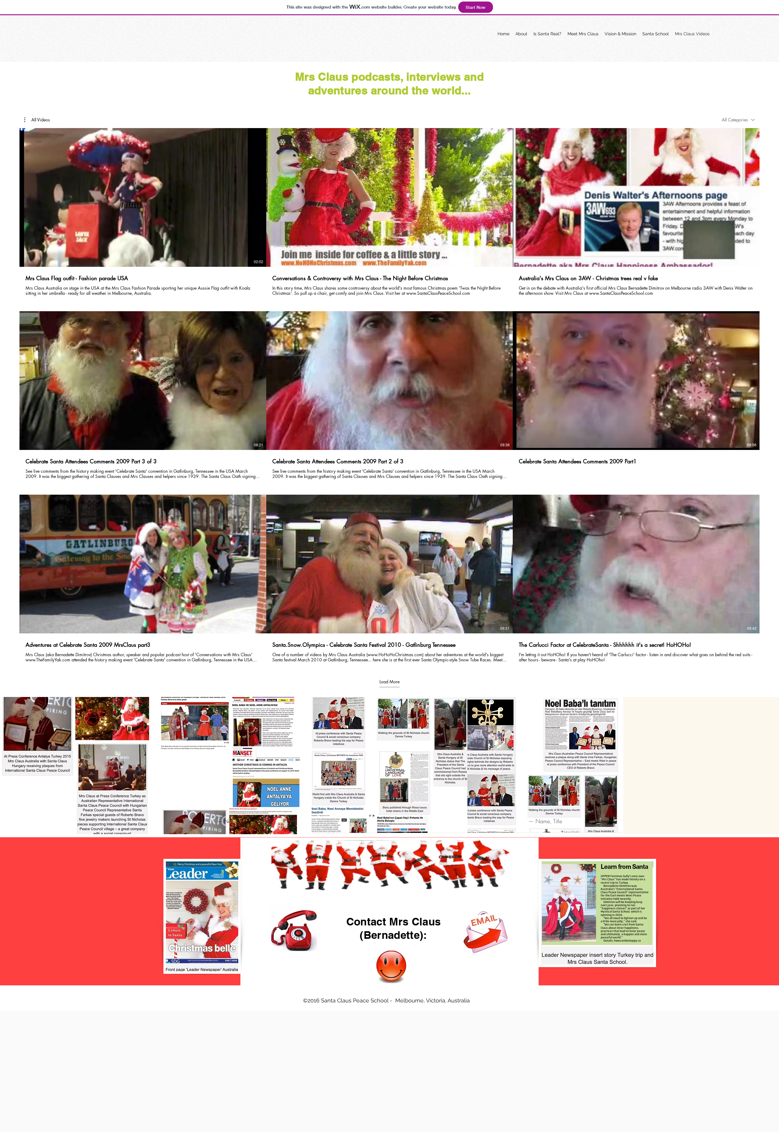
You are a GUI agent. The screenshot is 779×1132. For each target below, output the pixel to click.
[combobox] (738, 119)
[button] (37, 119)
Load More (389, 681)
